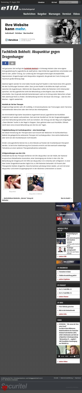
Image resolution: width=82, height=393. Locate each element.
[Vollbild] (77, 356)
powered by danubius (72, 387)
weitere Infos (63, 314)
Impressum (78, 378)
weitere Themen (63, 297)
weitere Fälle (62, 256)
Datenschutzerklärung (67, 378)
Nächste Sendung (66, 214)
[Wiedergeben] (59, 356)
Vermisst (66, 14)
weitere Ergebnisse (64, 279)
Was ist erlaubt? (66, 198)
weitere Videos (63, 361)
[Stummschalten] (75, 356)
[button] (68, 352)
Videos (76, 14)
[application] (68, 352)
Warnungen (54, 14)
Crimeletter (41, 2)
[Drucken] (12, 63)
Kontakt (56, 378)
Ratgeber (42, 14)
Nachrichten (29, 14)
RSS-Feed (54, 2)
